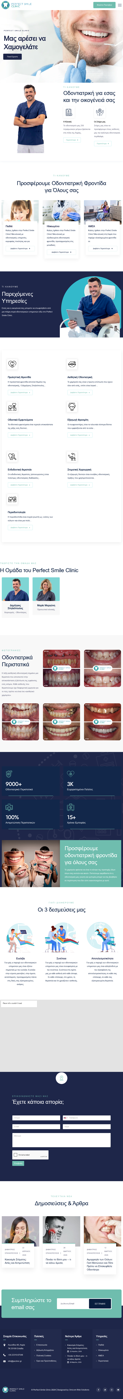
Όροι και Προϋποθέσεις (46, 1361)
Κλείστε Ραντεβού (104, 5)
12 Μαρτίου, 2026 (108, 1251)
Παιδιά (9, 226)
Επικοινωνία (41, 1345)
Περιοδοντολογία (16, 512)
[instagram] (111, 1390)
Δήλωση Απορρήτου (45, 1350)
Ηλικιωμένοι (53, 226)
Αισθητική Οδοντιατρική (80, 377)
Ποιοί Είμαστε (12, 57)
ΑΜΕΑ (91, 226)
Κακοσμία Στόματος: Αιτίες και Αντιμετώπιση (77, 1346)
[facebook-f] (98, 1390)
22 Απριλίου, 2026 (26, 1251)
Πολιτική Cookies (43, 1356)
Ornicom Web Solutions (79, 1390)
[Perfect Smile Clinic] (16, 5)
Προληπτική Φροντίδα (19, 377)
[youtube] (118, 1390)
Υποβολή (18, 1163)
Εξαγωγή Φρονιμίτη (78, 419)
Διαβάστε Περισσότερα (19, 248)
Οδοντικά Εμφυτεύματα (20, 419)
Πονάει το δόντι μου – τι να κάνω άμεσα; (77, 1357)
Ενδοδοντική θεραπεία (20, 469)
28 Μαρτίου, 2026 (67, 1251)
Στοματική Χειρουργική (79, 469)
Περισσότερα (71, 140)
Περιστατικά (103, 1361)
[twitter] (105, 1390)
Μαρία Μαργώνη (46, 605)
